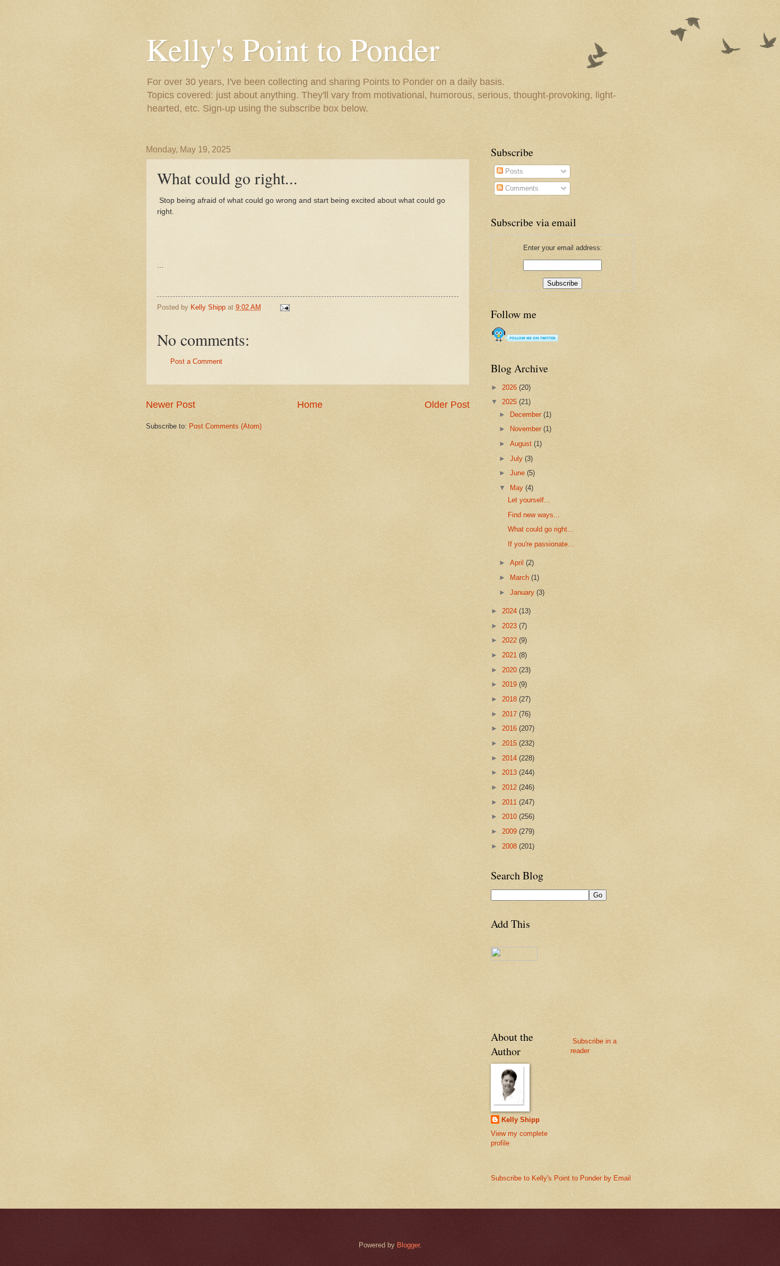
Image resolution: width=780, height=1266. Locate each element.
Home (310, 404)
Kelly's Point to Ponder (292, 49)
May (517, 488)
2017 (510, 714)
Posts (513, 171)
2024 (510, 611)
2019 (510, 684)
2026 (510, 387)
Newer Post (170, 404)
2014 (510, 758)
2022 (510, 640)
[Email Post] (284, 307)
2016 (510, 728)
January (523, 592)
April (518, 563)
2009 (510, 831)
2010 (510, 816)
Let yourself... (529, 500)
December (526, 414)
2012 (510, 787)
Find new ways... (534, 515)
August (522, 444)
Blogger (408, 1245)
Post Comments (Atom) (225, 426)
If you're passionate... (541, 544)
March (520, 577)
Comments (521, 188)
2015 (510, 743)
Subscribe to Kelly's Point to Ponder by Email (561, 1178)
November (526, 429)
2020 (510, 670)
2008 (510, 846)
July (517, 459)
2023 (510, 626)
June (518, 473)
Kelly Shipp (520, 1120)
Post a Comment (196, 361)
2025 (510, 402)
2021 (510, 655)
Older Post (447, 404)
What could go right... (541, 529)
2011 (510, 802)
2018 (510, 699)
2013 (510, 772)
